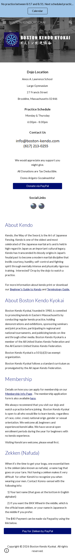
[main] (37, 102)
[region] (37, 8)
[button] (4, 22)
